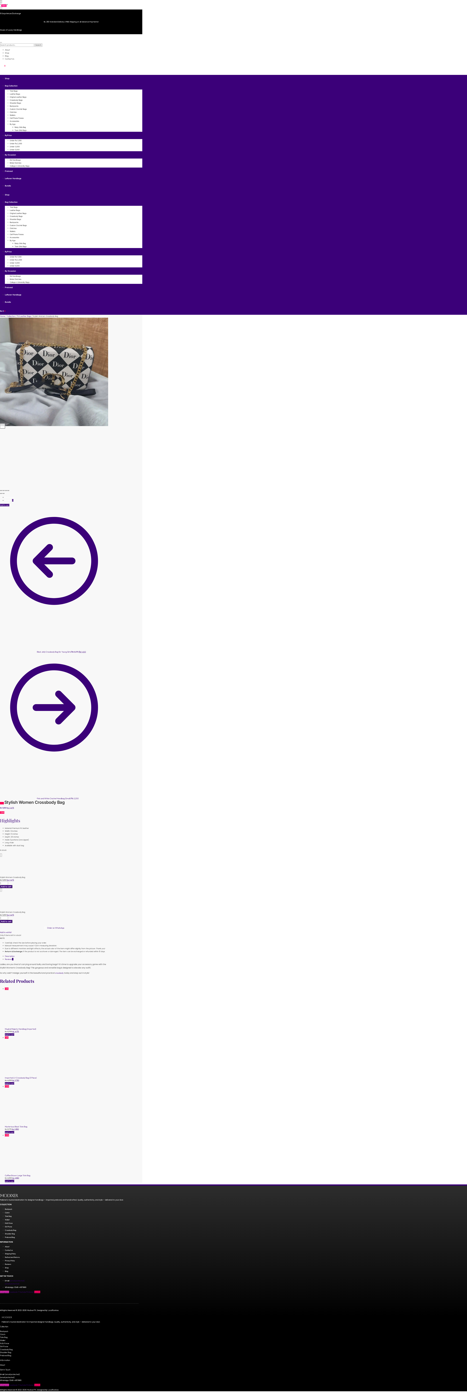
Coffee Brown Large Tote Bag (17, 1175)
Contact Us (9, 59)
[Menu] (1, 42)
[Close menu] (1, 1)
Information (5, 1360)
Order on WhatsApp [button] (55, 928)
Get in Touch (5, 1369)
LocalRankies (53, 1310)
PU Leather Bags (24, 316)
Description (10, 497)
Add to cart (4, 505)
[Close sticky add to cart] (1, 855)
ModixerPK (31, 1310)
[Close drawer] (1, 7)
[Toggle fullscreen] (6, 490)
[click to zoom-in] (54, 372)
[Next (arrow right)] (3, 493)
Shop (7, 53)
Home (2, 316)
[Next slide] (2, 426)
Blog (7, 56)
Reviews (9, 500)
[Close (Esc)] (1, 490)
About (7, 50)
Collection (11, 316)
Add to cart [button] (9, 1034)
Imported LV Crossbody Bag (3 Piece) (21, 1078)
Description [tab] (10, 956)
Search (38, 45)
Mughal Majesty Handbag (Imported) (20, 1029)
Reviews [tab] (9, 959)
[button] (2, 66)
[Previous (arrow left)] (1, 493)
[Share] (3, 490)
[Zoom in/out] (8, 490)
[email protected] (17, 1280)
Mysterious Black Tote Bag (16, 1126)
